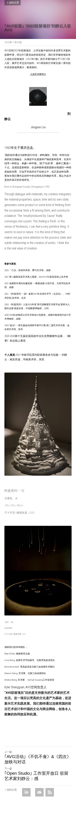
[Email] (39, 792)
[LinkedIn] (26, 792)
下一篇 (8, 768)
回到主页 (14, 2)
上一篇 (8, 751)
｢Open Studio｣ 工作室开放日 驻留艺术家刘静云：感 (36, 776)
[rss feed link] (49, 792)
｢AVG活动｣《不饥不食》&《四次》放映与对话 (37, 759)
